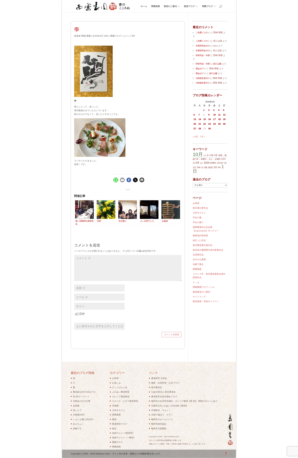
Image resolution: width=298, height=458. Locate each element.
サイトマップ (199, 296)
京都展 (115, 405)
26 (224, 124)
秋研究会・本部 (203, 55)
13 (195, 119)
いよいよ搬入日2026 (83, 419)
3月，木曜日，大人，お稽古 (208, 159)
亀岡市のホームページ (162, 419)
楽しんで (77, 410)
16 (209, 119)
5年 (219, 167)
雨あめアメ (201, 68)
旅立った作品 (199, 240)
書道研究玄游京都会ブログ (164, 396)
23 (209, 124)
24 (214, 124)
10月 (198, 154)
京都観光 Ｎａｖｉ (161, 410)
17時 (211, 155)
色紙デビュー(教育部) (122, 433)
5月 (215, 167)
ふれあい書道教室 (120, 392)
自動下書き (198, 264)
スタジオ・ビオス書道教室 (125, 401)
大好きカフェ (199, 212)
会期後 (76, 405)
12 (224, 114)
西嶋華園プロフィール (203, 287)
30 (209, 128)
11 (219, 114)
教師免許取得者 (200, 235)
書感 (114, 419)
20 (195, 124)
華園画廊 (155, 6)
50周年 (213, 163)
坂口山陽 (217, 63)
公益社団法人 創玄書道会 (163, 392)
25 (219, 124)
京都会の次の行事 (81, 401)
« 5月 (195, 136)
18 (219, 119)
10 (214, 114)
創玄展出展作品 (200, 208)
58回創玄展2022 (202, 78)
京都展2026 (78, 414)
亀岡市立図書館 (158, 428)
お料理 (196, 203)
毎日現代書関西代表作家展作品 (208, 250)
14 (200, 119)
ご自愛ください (203, 32)
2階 (205, 167)
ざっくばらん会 (119, 387)
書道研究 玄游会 (159, 378)
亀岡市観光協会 (158, 424)
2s (202, 167)
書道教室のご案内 (201, 292)
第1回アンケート (81, 396)
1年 (216, 155)
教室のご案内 (170, 6)
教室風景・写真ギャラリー (206, 301)
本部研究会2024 (203, 45)
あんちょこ (78, 424)
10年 (198, 167)
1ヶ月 (206, 155)
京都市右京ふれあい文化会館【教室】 (169, 405)
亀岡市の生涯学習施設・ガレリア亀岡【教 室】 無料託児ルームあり (184, 401)
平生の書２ (198, 222)
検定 (114, 428)
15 (204, 119)
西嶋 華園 (86, 36)
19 (224, 119)
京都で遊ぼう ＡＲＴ (162, 414)
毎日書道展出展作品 (202, 245)
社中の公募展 (199, 259)
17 (214, 119)
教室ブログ (189, 6)
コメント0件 (129, 36)
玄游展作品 (198, 254)
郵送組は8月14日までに (84, 392)
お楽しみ (116, 383)
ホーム (144, 6)
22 (204, 124)
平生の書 (197, 217)
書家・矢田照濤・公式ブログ (165, 383)
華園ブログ (207, 6)
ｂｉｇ (196, 282)
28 (200, 128)
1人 (201, 163)
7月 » (202, 136)
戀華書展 (116, 414)
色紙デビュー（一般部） (124, 437)
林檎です (77, 428)
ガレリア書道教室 (120, 396)
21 (200, 124)
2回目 (210, 167)
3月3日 (220, 163)
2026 (206, 162)
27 (195, 128)
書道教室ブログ (119, 424)
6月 (197, 162)
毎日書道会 (156, 387)
